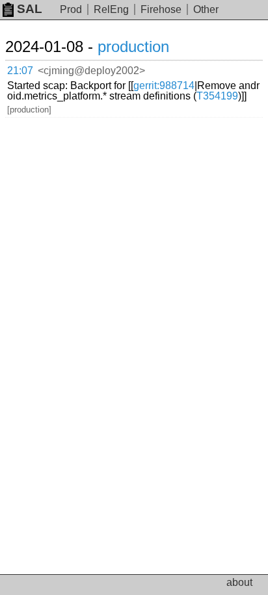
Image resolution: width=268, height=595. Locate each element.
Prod (71, 9)
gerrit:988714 (163, 85)
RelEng (111, 9)
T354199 (217, 95)
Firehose (161, 9)
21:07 (20, 70)
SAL (29, 9)
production (133, 46)
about (239, 582)
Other (206, 9)
